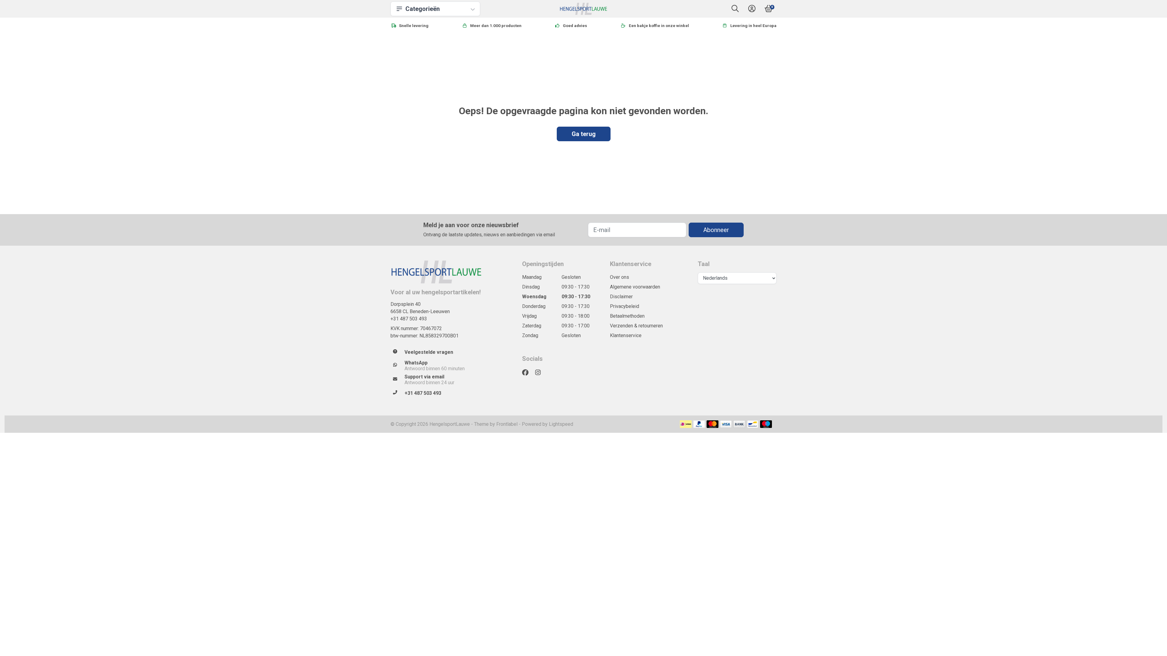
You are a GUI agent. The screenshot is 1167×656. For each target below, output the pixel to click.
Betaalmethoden (627, 316)
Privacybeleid (624, 306)
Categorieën (422, 8)
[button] (735, 10)
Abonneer (716, 230)
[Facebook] (527, 372)
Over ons (619, 277)
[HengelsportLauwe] (583, 9)
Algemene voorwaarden (635, 287)
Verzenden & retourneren (636, 326)
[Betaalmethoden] (686, 424)
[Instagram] (540, 372)
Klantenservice (626, 335)
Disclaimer (621, 296)
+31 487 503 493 (409, 319)
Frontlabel (507, 424)
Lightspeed (561, 424)
